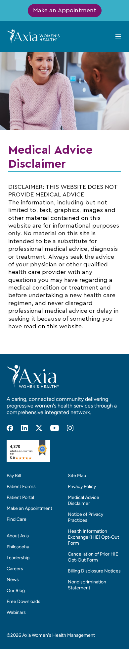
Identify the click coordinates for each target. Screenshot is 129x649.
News (13, 579)
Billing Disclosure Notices (94, 571)
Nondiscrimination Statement (87, 585)
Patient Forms (21, 486)
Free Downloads (23, 601)
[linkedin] (24, 428)
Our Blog (16, 590)
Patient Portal (20, 497)
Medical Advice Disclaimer (83, 500)
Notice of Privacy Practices (85, 517)
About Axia (18, 536)
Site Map (77, 475)
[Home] (33, 36)
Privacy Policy (82, 486)
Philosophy (18, 547)
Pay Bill (14, 475)
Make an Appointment (64, 11)
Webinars (16, 612)
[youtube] (54, 428)
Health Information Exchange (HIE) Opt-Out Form (93, 537)
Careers (15, 568)
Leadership (18, 558)
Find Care (16, 519)
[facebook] (10, 428)
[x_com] (39, 428)
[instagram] (70, 428)
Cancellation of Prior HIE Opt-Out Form (93, 557)
